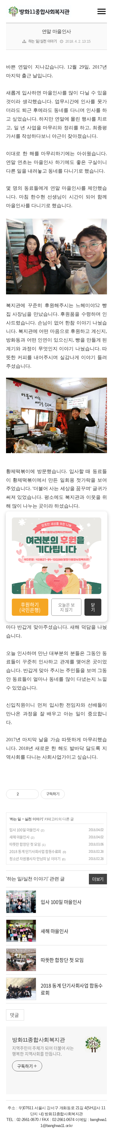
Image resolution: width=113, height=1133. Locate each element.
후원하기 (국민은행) (29, 607)
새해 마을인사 (19, 837)
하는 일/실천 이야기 (42, 41)
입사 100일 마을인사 (24, 830)
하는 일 (15, 819)
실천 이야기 (34, 819)
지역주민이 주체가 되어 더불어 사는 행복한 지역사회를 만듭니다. (43, 1051)
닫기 (93, 607)
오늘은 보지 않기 (66, 607)
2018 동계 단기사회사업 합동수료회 (35, 851)
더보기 (98, 879)
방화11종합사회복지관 (38, 1040)
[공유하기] (24, 794)
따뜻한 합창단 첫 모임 (24, 844)
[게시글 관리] (32, 794)
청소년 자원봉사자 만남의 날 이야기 (34, 858)
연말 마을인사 (56, 31)
